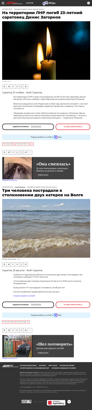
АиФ (18, 259)
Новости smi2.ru (9, 180)
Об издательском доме (28, 365)
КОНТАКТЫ (42, 365)
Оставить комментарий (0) (73, 126)
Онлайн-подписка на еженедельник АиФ (34, 368)
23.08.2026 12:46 (7, 187)
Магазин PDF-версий (67, 365)
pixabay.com (6, 81)
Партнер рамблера (39, 401)
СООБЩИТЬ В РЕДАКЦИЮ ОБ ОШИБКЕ (63, 368)
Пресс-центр (52, 365)
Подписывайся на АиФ (24, 296)
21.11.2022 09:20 (7, 9)
